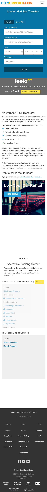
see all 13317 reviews (30, 91)
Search (23, 69)
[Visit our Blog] (28, 462)
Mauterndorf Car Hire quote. (31, 177)
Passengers (8, 57)
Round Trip (20, 22)
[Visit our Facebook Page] (19, 462)
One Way (8, 22)
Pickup (34, 412)
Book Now (12, 194)
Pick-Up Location (10, 28)
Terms (23, 430)
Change (39, 282)
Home (12, 412)
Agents (8, 430)
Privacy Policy (23, 436)
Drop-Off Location (10, 38)
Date (6, 47)
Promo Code (8, 447)
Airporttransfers (23, 412)
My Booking (39, 441)
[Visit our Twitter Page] (23, 462)
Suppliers (8, 436)
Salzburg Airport (10, 342)
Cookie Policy (23, 441)
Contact (39, 430)
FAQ (39, 436)
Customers (8, 441)
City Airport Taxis (26, 470)
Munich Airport (9, 346)
